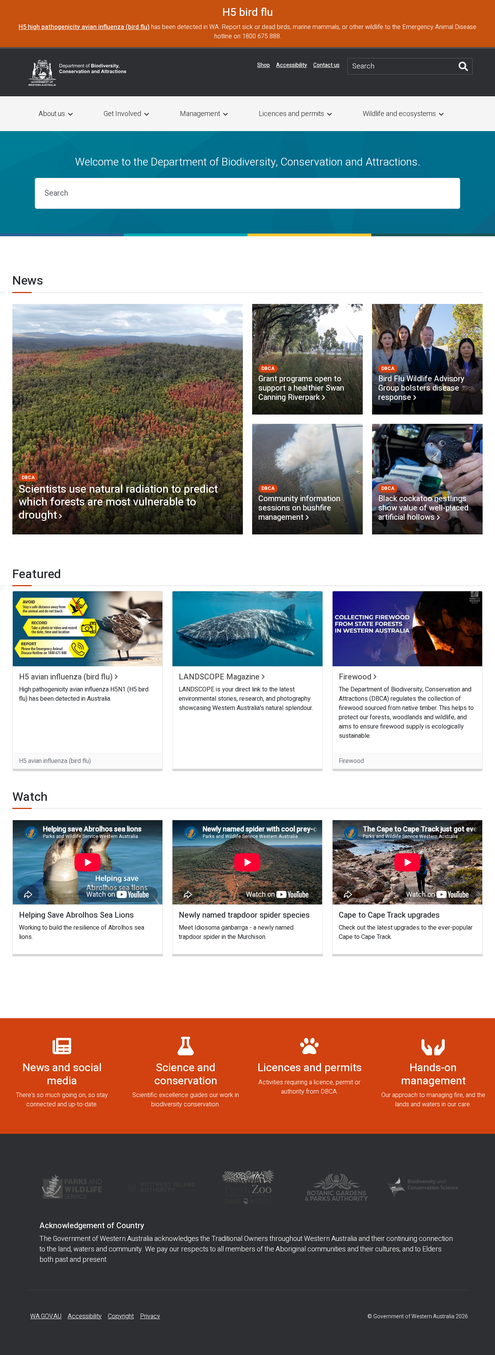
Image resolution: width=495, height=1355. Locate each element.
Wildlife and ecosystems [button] (399, 114)
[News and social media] (62, 1076)
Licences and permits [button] (291, 114)
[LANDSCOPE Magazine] (247, 628)
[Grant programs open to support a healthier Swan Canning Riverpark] (307, 359)
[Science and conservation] (186, 1076)
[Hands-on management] (433, 1076)
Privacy (150, 1316)
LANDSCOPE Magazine (219, 677)
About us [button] (52, 114)
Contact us (326, 65)
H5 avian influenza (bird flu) (66, 677)
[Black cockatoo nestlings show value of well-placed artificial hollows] (427, 479)
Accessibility (291, 65)
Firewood (355, 677)
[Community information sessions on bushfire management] (307, 479)
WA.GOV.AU (45, 1316)
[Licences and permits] (309, 1076)
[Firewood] (407, 628)
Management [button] (200, 114)
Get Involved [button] (122, 114)
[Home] (77, 72)
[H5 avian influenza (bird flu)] (87, 628)
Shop (263, 65)
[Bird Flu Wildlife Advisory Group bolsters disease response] (427, 359)
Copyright (121, 1316)
